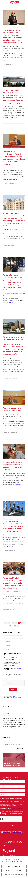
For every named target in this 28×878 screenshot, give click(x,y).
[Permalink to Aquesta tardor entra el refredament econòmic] (14, 397)
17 (13, 623)
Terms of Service (13, 697)
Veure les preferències (14, 874)
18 (16, 623)
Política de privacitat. (17, 808)
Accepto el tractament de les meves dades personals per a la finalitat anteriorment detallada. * (12, 813)
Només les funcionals (14, 870)
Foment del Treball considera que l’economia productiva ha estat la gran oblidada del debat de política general (14, 583)
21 (10, 625)
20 (22, 623)
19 (19, 623)
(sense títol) (6, 713)
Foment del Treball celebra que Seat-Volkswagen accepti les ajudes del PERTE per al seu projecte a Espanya (13, 95)
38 (15, 625)
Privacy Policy (6, 832)
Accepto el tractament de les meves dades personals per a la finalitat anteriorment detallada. (13, 674)
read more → (14, 117)
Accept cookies (14, 866)
